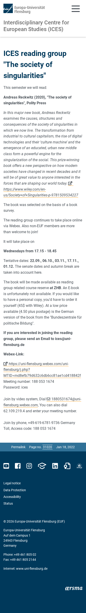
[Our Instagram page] (29, 466)
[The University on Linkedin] (55, 466)
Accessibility (12, 497)
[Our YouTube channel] (6, 466)
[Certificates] (67, 466)
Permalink (18, 447)
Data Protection (14, 490)
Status (8, 503)
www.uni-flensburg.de (31, 568)
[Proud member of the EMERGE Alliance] (79, 466)
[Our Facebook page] (18, 466)
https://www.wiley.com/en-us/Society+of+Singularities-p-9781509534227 (40, 192)
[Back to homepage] (24, 9)
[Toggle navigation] (76, 9)
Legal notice (12, 483)
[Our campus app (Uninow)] (42, 466)
